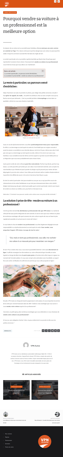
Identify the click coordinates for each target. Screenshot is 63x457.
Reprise (7, 437)
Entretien (7, 443)
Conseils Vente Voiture (10, 12)
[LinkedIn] (58, 330)
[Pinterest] (55, 330)
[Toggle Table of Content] (42, 71)
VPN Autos (8, 37)
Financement (8, 440)
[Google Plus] (49, 330)
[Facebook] (46, 330)
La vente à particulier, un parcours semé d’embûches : (21, 73)
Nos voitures (8, 434)
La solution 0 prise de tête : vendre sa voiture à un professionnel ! (24, 76)
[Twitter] (43, 330)
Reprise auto (7, 330)
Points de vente (9, 447)
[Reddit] (52, 330)
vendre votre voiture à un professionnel (15, 314)
